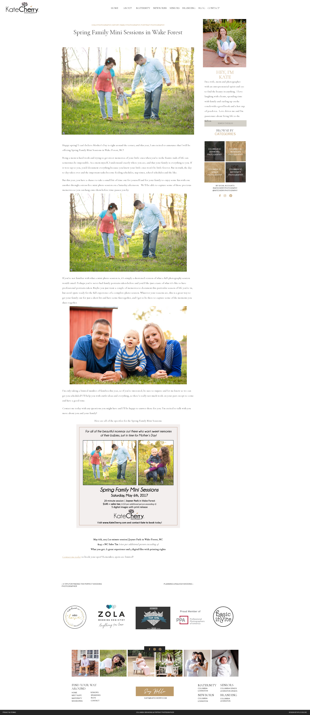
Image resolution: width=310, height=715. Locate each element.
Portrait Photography (153, 25)
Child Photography (101, 25)
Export (115, 25)
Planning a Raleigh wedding (178, 584)
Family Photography (130, 25)
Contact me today (71, 556)
